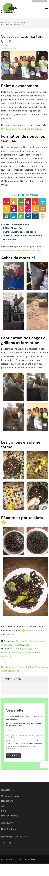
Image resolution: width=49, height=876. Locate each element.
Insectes (19, 645)
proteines (6, 656)
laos (13, 652)
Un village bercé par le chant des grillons (21, 129)
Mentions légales (9, 815)
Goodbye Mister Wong (36, 667)
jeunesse (5, 652)
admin (6, 45)
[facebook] (3, 843)
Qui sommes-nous (10, 796)
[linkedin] (9, 843)
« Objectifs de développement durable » (21, 250)
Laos (26, 645)
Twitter (41, 630)
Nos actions (7, 801)
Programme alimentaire (28, 652)
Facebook (30, 630)
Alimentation (22, 641)
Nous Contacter (9, 829)
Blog (3, 811)
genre (26, 648)
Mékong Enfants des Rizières (22, 859)
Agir (3, 806)
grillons (34, 648)
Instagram (9, 634)
